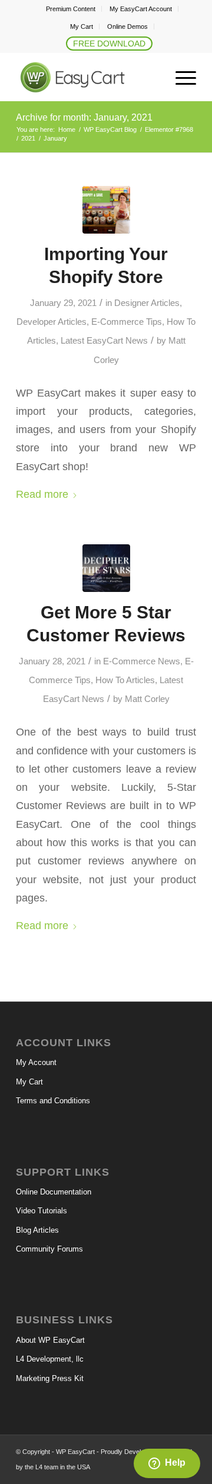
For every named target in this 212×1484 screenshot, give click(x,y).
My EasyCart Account (141, 8)
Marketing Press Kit (50, 1378)
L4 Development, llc (50, 1359)
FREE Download (109, 43)
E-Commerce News (141, 661)
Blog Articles (37, 1230)
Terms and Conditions (53, 1100)
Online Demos (127, 26)
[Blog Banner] (106, 568)
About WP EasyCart (50, 1340)
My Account (36, 1062)
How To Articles (125, 680)
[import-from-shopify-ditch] (106, 210)
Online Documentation (53, 1191)
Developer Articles (51, 322)
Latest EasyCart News (104, 340)
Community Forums (49, 1249)
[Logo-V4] (88, 77)
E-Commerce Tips (126, 322)
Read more (42, 494)
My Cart (81, 26)
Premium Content (70, 8)
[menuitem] (71, 9)
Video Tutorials (41, 1210)
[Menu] (180, 77)
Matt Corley (147, 699)
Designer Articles (147, 303)
